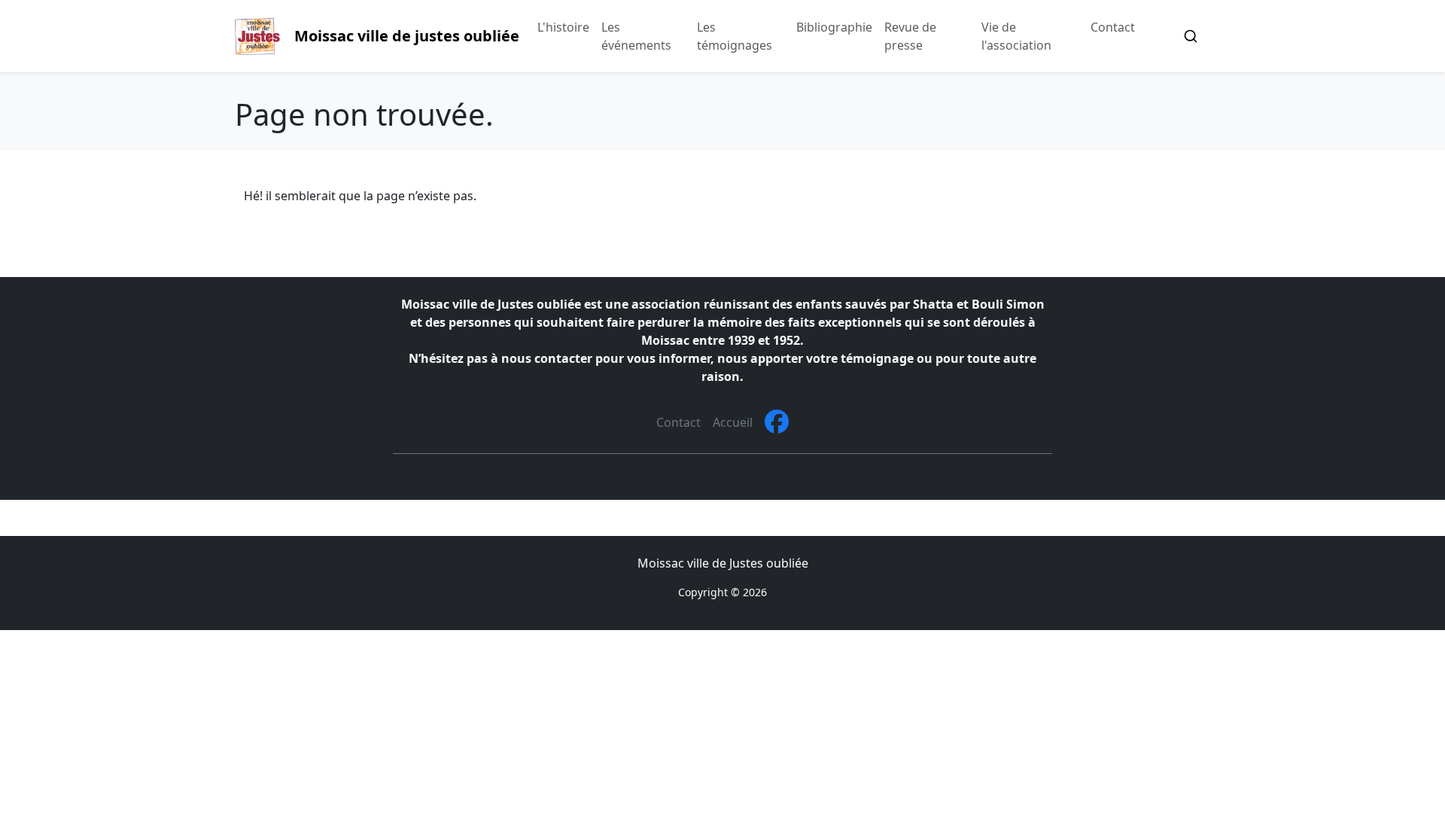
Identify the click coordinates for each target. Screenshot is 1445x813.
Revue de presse (910, 36)
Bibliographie (834, 27)
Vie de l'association (1016, 36)
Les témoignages (734, 36)
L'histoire (563, 27)
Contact (1113, 27)
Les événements (636, 36)
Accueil (733, 422)
